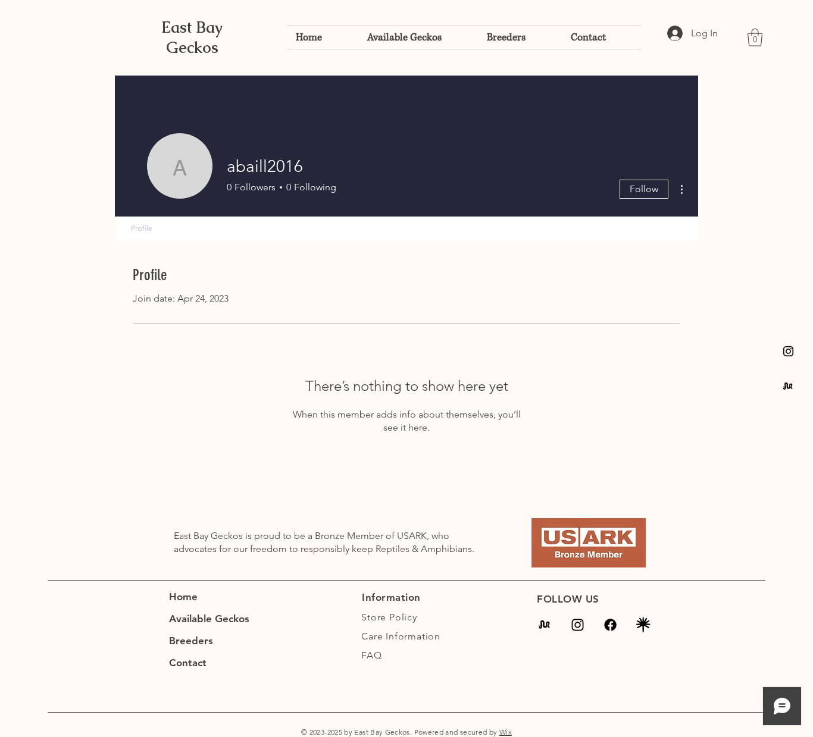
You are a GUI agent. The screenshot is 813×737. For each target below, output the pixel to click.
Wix (505, 731)
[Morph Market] (545, 625)
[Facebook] (610, 625)
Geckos (192, 47)
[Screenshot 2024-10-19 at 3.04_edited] (643, 625)
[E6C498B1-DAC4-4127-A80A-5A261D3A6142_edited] (788, 386)
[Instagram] (788, 351)
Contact (188, 663)
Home (183, 597)
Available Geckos (209, 619)
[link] (755, 37)
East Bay (192, 27)
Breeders (191, 641)
